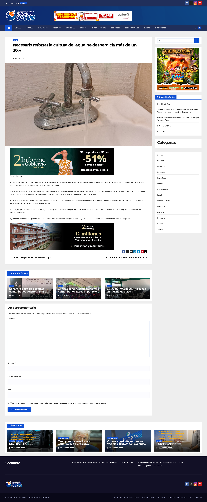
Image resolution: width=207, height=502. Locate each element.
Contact (160, 161)
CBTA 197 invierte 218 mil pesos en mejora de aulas (126, 290)
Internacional (99, 28)
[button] (195, 28)
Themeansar (44, 497)
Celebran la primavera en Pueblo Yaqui (32, 257)
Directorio (160, 28)
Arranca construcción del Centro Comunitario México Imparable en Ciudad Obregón (78, 291)
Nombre (12, 363)
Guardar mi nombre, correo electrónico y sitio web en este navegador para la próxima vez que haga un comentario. (58, 403)
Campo (147, 28)
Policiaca (43, 28)
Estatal (29, 28)
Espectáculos (132, 28)
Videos (160, 229)
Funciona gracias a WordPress (16, 497)
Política (57, 28)
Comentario (13, 318)
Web (9, 390)
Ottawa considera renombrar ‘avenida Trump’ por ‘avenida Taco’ (125, 444)
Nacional (70, 28)
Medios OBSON (163, 201)
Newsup (35, 497)
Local (18, 28)
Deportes (115, 28)
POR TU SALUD (164, 126)
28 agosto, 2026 (18, 448)
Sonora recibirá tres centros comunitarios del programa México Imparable (26, 291)
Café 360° (161, 131)
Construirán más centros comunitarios (125, 257)
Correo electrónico (16, 376)
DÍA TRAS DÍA (163, 104)
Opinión (83, 28)
